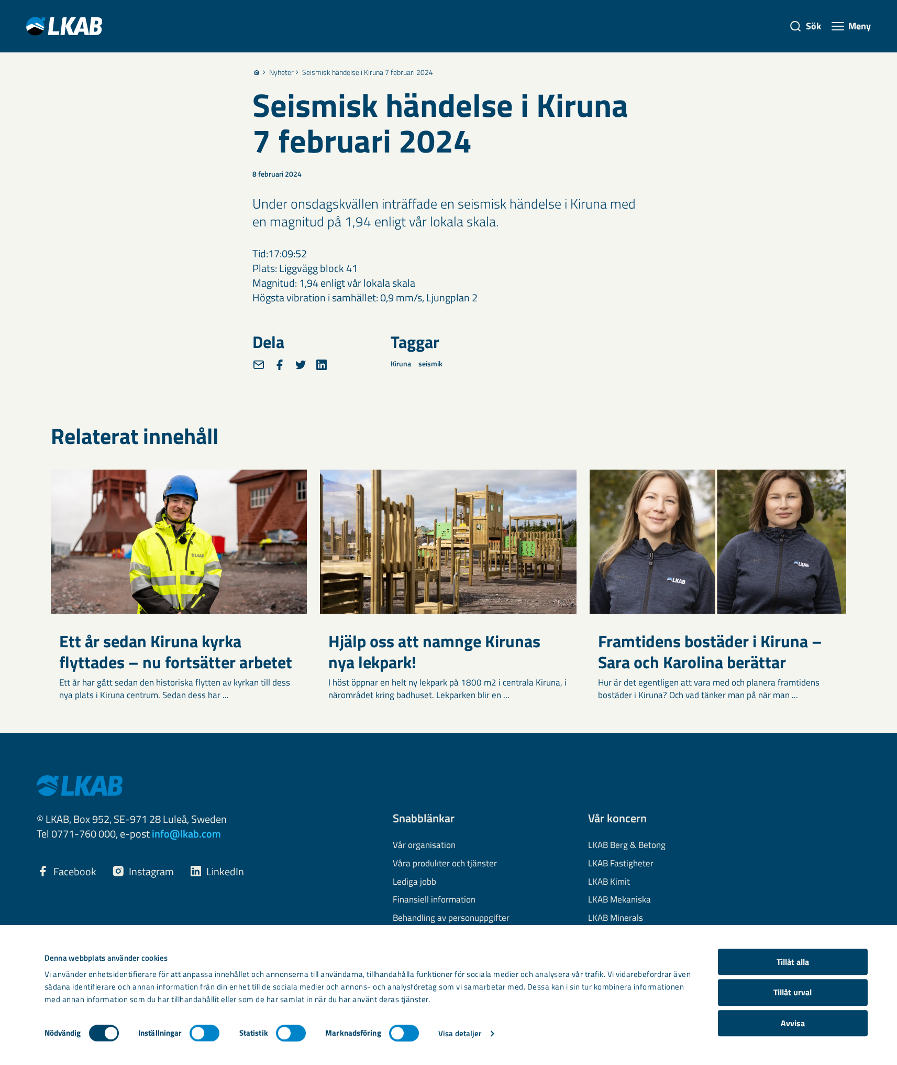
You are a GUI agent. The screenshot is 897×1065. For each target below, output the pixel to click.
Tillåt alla (793, 961)
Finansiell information (434, 900)
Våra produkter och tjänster (445, 863)
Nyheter (281, 72)
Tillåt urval (792, 992)
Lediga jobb (414, 882)
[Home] (256, 72)
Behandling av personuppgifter (451, 918)
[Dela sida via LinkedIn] (321, 364)
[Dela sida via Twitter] (300, 364)
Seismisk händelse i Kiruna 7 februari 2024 (367, 72)
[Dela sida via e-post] (258, 364)
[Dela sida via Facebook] (279, 364)
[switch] (204, 1033)
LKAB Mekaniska (619, 900)
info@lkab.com (186, 833)
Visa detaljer (459, 1033)
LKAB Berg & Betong (627, 845)
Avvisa (793, 1023)
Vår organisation (424, 845)
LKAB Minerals (615, 918)
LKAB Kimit (609, 882)
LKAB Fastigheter (621, 863)
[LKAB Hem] (64, 26)
